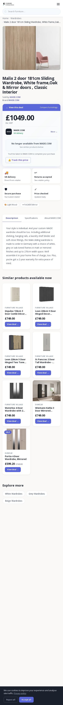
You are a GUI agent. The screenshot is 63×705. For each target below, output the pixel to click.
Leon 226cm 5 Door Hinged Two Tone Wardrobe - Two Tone (15, 361)
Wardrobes (16, 18)
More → (54, 131)
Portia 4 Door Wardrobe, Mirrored (15, 457)
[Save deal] (26, 287)
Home (5, 18)
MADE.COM (15, 97)
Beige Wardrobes (13, 500)
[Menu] (58, 4)
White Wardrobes (13, 493)
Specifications (31, 218)
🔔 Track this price (18, 160)
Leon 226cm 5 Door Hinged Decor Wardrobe (45, 312)
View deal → (13, 324)
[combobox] (31, 11)
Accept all (26, 699)
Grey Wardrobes (37, 493)
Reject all (10, 699)
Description (12, 218)
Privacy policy (20, 693)
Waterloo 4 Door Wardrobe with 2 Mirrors (14, 409)
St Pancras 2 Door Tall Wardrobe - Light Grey (45, 361)
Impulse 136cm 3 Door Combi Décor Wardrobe (15, 312)
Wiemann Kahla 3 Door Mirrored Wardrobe (44, 409)
